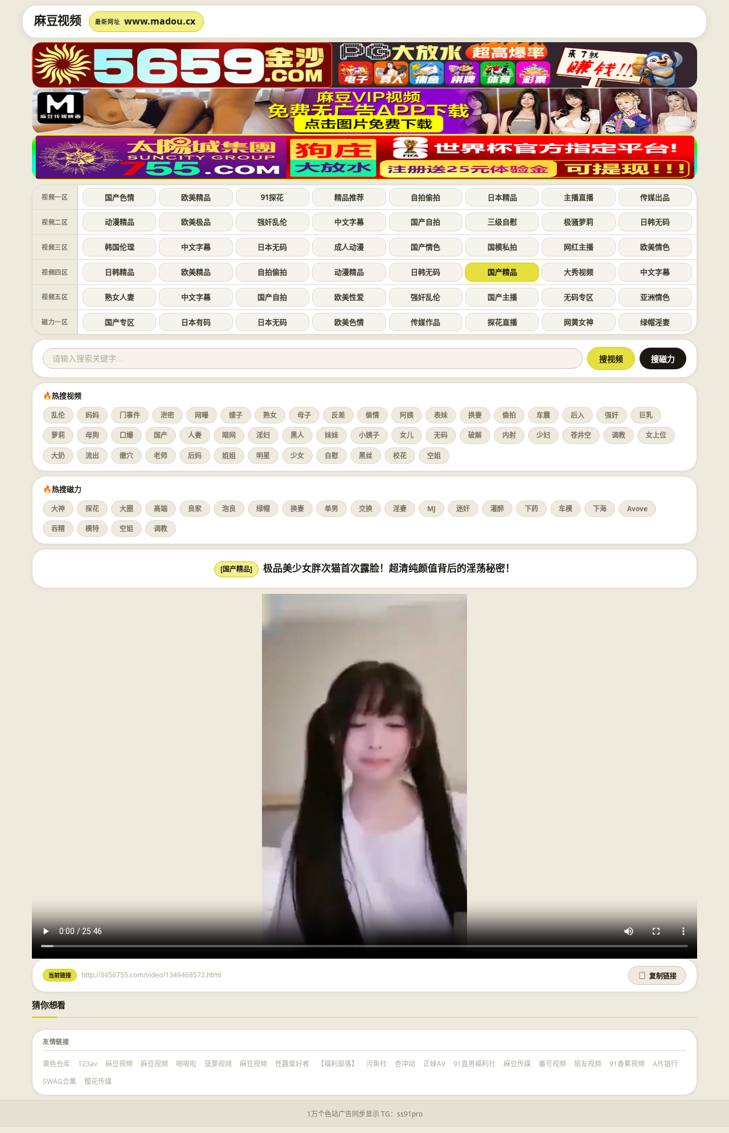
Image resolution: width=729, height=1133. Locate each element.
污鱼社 (376, 1064)
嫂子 (236, 415)
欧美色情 (349, 322)
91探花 (272, 197)
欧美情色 (655, 247)
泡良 (229, 508)
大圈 (126, 508)
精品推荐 (349, 197)
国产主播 (502, 297)
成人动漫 (349, 247)
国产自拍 (425, 222)
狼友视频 (587, 1064)
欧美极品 (196, 222)
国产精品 (502, 272)
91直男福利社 (474, 1064)
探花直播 (502, 322)
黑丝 (365, 455)
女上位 (656, 435)
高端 (160, 508)
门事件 (130, 415)
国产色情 (119, 197)
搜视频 (611, 359)
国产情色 (425, 247)
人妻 (195, 435)
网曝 (201, 415)
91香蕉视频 (627, 1064)
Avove (637, 508)
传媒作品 (425, 322)
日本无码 (272, 247)
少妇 (543, 435)
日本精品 (502, 197)
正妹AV (434, 1064)
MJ (431, 508)
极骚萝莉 (578, 222)
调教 (618, 435)
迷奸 (463, 508)
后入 (577, 415)
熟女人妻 (119, 297)
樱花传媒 (98, 1081)
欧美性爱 (349, 297)
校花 (400, 455)
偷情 (372, 415)
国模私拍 (502, 247)
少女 (297, 455)
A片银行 (665, 1064)
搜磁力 (663, 359)
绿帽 (263, 508)
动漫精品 (119, 222)
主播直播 (578, 197)
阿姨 (406, 415)
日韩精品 (119, 272)
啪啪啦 (186, 1064)
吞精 (58, 528)
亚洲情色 (655, 297)
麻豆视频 (119, 1064)
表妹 (441, 415)
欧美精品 (196, 197)
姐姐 (229, 455)
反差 (338, 415)
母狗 (92, 435)
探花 (92, 508)
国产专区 (119, 322)
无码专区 (578, 297)
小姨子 (369, 435)
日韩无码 (655, 222)
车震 (543, 415)
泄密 (167, 415)
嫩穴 (126, 455)
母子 (304, 415)
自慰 (331, 455)
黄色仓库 (56, 1064)
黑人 (297, 435)
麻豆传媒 (517, 1064)
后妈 (195, 455)
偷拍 (509, 415)
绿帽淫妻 (655, 322)
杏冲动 (405, 1064)
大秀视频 (578, 272)
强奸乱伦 (272, 222)
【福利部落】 (337, 1064)
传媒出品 (655, 197)
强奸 (612, 415)
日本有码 (196, 322)
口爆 (126, 435)
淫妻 (400, 508)
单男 (331, 508)
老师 (160, 455)
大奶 (58, 455)
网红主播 (578, 247)
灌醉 (497, 508)
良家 (195, 508)
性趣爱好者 (292, 1064)
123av (87, 1064)
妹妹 (331, 435)
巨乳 (646, 415)
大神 (58, 508)
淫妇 (263, 435)
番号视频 (552, 1064)
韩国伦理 (119, 247)
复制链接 (657, 975)
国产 (160, 435)
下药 (531, 508)
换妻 (475, 415)
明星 (263, 455)
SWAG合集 (59, 1081)
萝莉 (58, 435)
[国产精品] (236, 569)
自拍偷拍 (425, 197)
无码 (441, 435)
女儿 (406, 435)
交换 (365, 508)
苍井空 (581, 435)
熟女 (270, 415)
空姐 (434, 455)
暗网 (229, 435)
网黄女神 (578, 322)
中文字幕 (349, 222)
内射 (509, 435)
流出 (92, 455)
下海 (600, 508)
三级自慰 (502, 222)
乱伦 (58, 415)
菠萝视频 (218, 1064)
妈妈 (92, 415)
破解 (475, 435)
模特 (92, 528)
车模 (565, 508)
